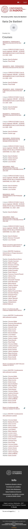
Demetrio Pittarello (13, 292)
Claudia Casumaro (13, 261)
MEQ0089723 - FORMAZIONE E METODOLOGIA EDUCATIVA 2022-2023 (12, 43)
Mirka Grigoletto (12, 385)
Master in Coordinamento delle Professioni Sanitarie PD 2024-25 (13, 364)
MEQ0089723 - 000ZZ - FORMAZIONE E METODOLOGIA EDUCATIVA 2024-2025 (13, 91)
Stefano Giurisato (13, 158)
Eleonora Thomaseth (14, 238)
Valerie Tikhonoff (12, 298)
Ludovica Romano (13, 345)
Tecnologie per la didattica (13, 486)
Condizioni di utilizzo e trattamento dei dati (14, 523)
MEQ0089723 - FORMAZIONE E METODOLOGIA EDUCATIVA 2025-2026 (12, 115)
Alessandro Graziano (14, 279)
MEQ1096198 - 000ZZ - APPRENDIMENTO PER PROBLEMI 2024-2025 (12, 196)
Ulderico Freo (12, 276)
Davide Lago (11, 133)
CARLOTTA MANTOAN (14, 437)
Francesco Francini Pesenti (15, 274)
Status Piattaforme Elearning (13, 491)
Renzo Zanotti (12, 357)
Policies (4, 515)
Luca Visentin (12, 161)
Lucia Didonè (12, 334)
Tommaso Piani (12, 440)
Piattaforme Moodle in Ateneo (13, 484)
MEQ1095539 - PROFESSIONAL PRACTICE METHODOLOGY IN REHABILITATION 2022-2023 (11, 140)
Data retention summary (9, 513)
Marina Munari (12, 283)
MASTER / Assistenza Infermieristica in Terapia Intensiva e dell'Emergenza (12, 253)
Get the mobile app (7, 517)
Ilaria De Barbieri (13, 59)
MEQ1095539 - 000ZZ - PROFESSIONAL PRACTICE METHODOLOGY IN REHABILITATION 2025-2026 (13, 219)
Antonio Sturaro (12, 347)
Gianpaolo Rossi (12, 294)
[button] (19, 2)
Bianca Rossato (12, 395)
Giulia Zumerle (12, 359)
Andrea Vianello (12, 300)
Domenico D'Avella (13, 264)
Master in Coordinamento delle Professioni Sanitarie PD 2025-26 (11, 408)
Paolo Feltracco (12, 272)
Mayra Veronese (12, 353)
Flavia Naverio (12, 340)
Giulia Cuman (12, 331)
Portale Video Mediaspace (13, 489)
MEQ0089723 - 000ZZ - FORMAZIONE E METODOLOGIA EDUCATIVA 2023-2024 (13, 67)
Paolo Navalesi (12, 287)
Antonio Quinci (12, 159)
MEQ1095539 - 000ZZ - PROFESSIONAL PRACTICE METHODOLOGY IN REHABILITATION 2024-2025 (13, 168)
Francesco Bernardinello (15, 323)
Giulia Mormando (13, 281)
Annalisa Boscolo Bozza (15, 259)
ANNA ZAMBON (12, 355)
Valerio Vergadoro (13, 351)
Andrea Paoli (11, 289)
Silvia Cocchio (12, 329)
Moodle (15, 507)
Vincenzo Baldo (12, 321)
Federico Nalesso (13, 285)
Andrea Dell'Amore (13, 268)
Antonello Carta (12, 327)
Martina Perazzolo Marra (15, 291)
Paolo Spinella (12, 296)
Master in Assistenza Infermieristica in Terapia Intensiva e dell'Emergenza (12, 245)
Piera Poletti (11, 61)
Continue (14, 527)
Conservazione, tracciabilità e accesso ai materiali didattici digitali (14, 525)
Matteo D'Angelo (12, 263)
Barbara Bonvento (13, 325)
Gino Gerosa (11, 278)
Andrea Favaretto (13, 270)
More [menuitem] (23, 9)
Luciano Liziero (12, 336)
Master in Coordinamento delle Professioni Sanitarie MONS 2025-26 (12, 309)
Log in (25, 2)
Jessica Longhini (13, 338)
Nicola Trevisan (12, 349)
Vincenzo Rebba (12, 344)
